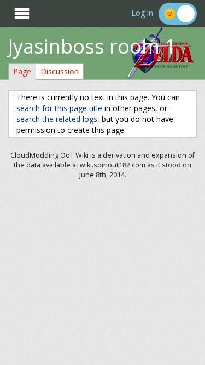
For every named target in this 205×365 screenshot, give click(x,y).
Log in (142, 13)
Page (22, 71)
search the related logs (56, 119)
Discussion (59, 71)
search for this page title (59, 108)
